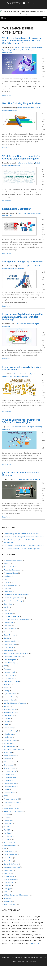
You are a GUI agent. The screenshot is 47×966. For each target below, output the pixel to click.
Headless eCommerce (11, 681)
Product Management (11, 799)
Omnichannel (8, 765)
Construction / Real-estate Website (16, 595)
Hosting (6, 691)
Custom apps (8, 613)
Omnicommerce (9, 768)
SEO (5, 848)
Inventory (7, 706)
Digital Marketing (14, 50)
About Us (10, 957)
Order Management (10, 777)
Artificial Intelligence (11, 573)
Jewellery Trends (10, 712)
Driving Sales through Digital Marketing (22, 261)
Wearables (7, 886)
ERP (5, 666)
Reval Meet (8, 827)
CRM (5, 610)
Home (4, 957)
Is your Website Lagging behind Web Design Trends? (21, 368)
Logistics (7, 721)
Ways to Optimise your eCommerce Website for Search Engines (21, 421)
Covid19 (6, 607)
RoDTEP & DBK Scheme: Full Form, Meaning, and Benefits (24, 545)
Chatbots (7, 588)
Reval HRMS (8, 824)
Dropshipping (8, 647)
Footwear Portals (9, 672)
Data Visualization (10, 629)
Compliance (8, 591)
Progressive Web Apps (11, 802)
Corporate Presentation (30, 957)
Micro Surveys (9, 734)
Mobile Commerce (10, 740)
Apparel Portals (9, 567)
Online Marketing (10, 771)
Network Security (10, 756)
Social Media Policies (11, 864)
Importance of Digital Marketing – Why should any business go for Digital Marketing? (22, 317)
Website (6, 892)
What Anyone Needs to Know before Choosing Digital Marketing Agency (21, 157)
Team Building (9, 870)
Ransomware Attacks (11, 808)
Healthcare (7, 684)
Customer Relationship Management (16, 619)
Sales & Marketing (17, 268)
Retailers (7, 814)
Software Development (12, 867)
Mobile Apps (8, 737)
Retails (6, 817)
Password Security (10, 783)
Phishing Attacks (9, 793)
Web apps (7, 889)
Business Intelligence (11, 585)
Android (6, 564)
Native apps (8, 752)
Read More (34, 943)
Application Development (12, 570)
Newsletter (7, 759)
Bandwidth (8, 576)
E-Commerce (35, 479)
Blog (5, 579)
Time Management (10, 879)
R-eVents (7, 805)
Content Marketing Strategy (13, 601)
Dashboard (8, 626)
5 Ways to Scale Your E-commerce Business (20, 473)
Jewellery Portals (10, 709)
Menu (3, 18)
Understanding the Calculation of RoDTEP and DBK (21, 534)
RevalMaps (8, 836)
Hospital (6, 687)
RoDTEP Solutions (10, 842)
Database (7, 632)
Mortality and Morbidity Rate (13, 749)
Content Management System (14, 598)
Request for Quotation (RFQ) (13, 811)
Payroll (6, 790)
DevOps (6, 638)
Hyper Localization (10, 694)
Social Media (15, 165)
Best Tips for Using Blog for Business (22, 103)
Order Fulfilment (10, 774)
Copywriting (8, 604)
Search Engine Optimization (16, 209)
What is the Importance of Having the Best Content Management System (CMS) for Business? (22, 40)
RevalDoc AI (8, 833)
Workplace (7, 898)
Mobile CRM (8, 743)
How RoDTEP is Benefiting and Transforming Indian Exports (24, 537)
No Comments (19, 47)
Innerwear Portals (10, 697)
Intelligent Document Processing (15, 703)
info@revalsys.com (31, 3)
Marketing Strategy (10, 731)
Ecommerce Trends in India (13, 656)
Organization (8, 780)
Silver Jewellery (9, 852)
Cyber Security (9, 622)
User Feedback (9, 882)
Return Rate (8, 821)
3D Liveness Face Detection (13, 561)
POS (5, 796)
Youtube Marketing (10, 904)
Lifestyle (7, 718)
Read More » (6, 95)
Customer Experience (11, 616)
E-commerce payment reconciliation (16, 653)
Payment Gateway (10, 786)
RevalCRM (7, 830)
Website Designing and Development (16, 376)
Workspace (8, 901)
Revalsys (13, 110)
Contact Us (18, 957)
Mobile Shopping (10, 746)
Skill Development (10, 855)
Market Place (8, 728)
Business (31, 108)
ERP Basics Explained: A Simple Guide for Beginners (21, 548)
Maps (6, 725)
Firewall (7, 669)
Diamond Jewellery (10, 641)
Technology (8, 873)
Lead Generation (9, 715)
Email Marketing (9, 663)
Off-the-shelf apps (10, 762)
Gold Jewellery (9, 678)
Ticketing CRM (9, 876)
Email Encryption (10, 660)
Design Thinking (9, 635)
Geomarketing (9, 675)
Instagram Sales (9, 700)
